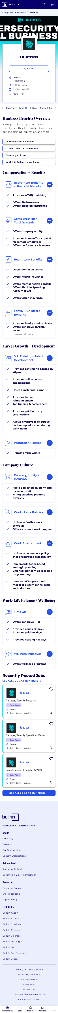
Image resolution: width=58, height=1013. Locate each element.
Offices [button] (33, 108)
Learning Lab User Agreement (29, 969)
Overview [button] (11, 108)
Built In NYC (9, 947)
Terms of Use (29, 989)
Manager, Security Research (21, 700)
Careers (6, 844)
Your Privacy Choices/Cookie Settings (29, 994)
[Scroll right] (55, 108)
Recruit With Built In (13, 869)
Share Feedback (11, 893)
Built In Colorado (11, 935)
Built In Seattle (10, 958)
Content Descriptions (14, 855)
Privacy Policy (29, 984)
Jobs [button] (23, 108)
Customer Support (12, 888)
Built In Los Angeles (13, 941)
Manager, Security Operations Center (25, 735)
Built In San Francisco (14, 953)
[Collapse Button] (51, 713)
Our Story (7, 838)
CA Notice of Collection (29, 999)
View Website (18, 93)
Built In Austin (10, 912)
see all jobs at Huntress (27, 793)
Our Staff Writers (11, 850)
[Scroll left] (3, 108)
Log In (52, 4)
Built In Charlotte (11, 924)
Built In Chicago (11, 930)
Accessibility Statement (29, 974)
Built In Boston (10, 918)
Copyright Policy (29, 979)
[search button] (44, 4)
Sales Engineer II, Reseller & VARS (24, 770)
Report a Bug (9, 899)
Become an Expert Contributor (19, 874)
